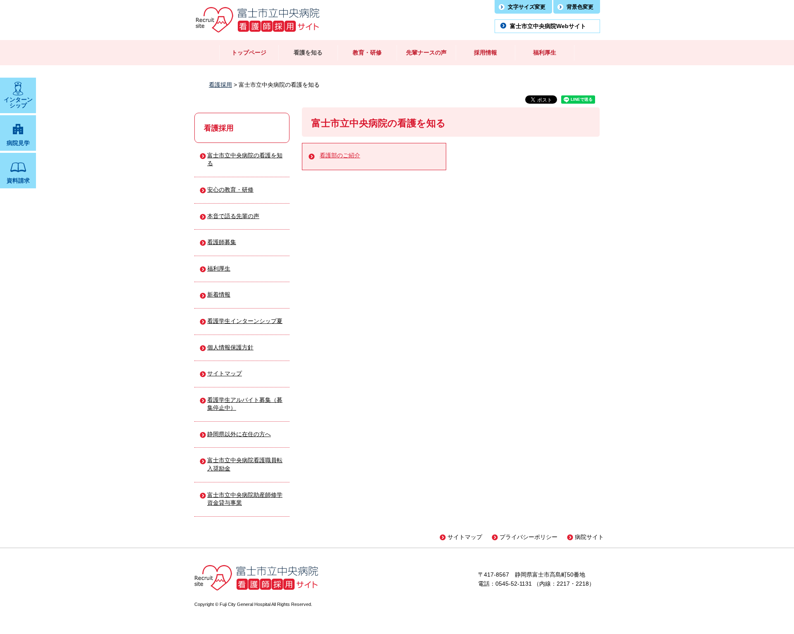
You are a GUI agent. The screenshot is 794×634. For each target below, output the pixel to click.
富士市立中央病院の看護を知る (244, 159)
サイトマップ (224, 373)
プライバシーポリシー (528, 537)
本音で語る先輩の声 (233, 216)
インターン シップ (18, 102)
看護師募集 (221, 242)
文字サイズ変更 (526, 7)
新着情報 (218, 294)
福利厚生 (218, 268)
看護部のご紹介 (340, 155)
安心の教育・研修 (230, 189)
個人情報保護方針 (230, 347)
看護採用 (220, 84)
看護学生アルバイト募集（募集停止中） (244, 404)
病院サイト (589, 537)
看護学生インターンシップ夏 (244, 321)
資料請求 (18, 180)
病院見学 (18, 143)
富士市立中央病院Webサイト (548, 26)
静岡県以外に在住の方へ (239, 434)
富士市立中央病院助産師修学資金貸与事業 (244, 499)
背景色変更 (580, 7)
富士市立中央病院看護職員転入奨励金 (244, 464)
